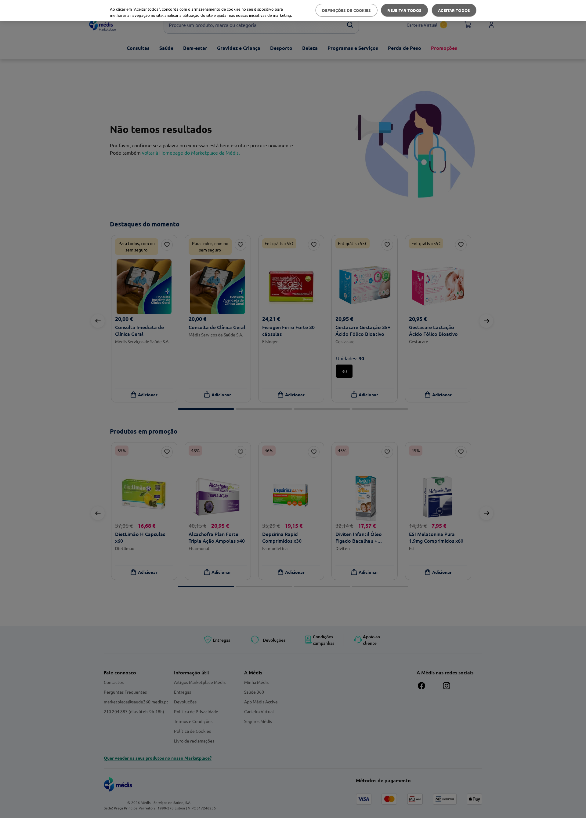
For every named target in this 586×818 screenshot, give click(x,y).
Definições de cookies (346, 10)
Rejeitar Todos (404, 10)
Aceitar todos (454, 10)
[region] (293, 10)
